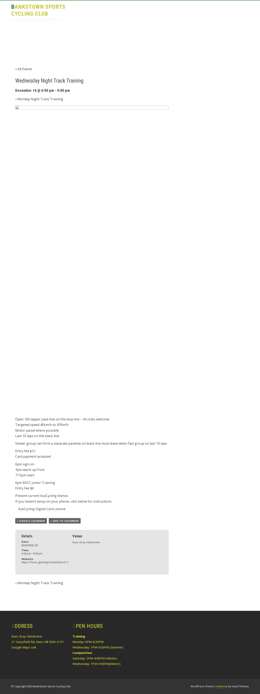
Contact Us (235, 9)
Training (132, 9)
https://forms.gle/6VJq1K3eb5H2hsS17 (45, 562)
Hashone (222, 686)
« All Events (23, 69)
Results (153, 9)
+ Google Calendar (31, 520)
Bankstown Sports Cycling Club (38, 10)
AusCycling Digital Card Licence (41, 509)
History (196, 9)
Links (214, 9)
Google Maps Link (23, 647)
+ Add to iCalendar (65, 520)
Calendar (174, 9)
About (112, 9)
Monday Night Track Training (39, 99)
